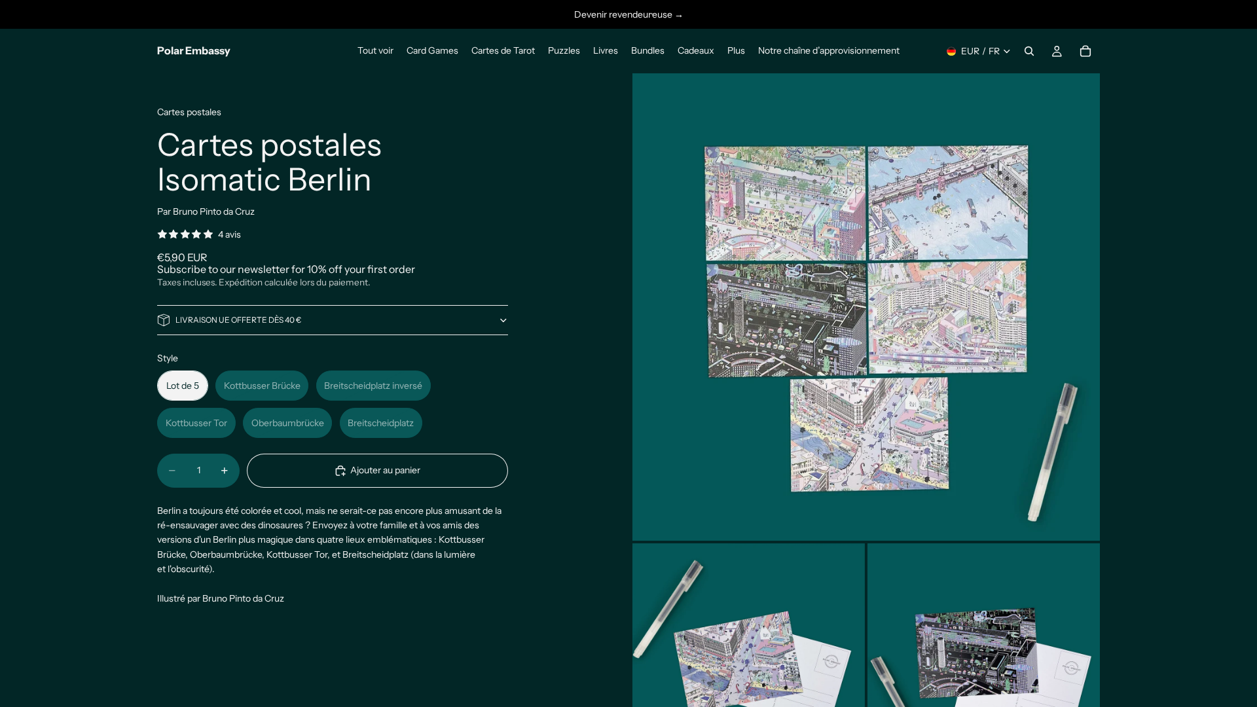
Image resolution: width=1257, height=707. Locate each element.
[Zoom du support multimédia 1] (866, 307)
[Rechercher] (1029, 51)
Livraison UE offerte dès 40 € (238, 320)
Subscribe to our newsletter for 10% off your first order (286, 269)
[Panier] (1085, 51)
